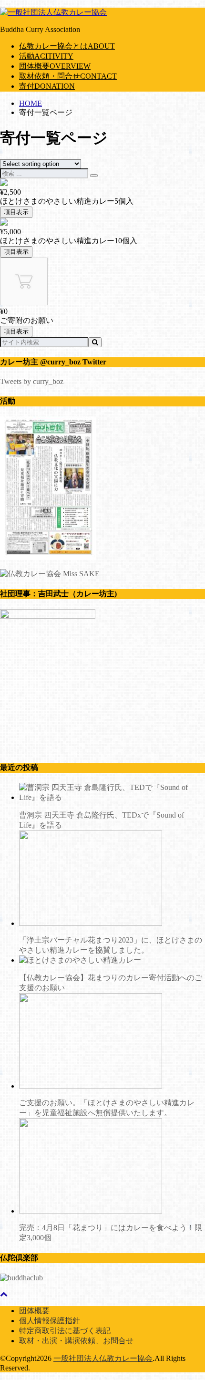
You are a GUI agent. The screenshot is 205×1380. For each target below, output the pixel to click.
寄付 (47, 86)
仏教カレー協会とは (67, 46)
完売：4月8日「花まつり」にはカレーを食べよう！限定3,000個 (110, 1233)
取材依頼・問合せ (68, 76)
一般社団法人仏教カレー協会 (103, 1358)
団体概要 (55, 66)
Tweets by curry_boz (31, 381)
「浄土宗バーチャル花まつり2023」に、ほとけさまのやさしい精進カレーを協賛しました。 (110, 945)
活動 (46, 56)
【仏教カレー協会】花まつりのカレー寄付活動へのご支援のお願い (110, 983)
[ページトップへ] (4, 1294)
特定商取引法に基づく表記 (65, 1331)
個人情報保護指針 (49, 1321)
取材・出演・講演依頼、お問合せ (76, 1341)
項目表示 (16, 212)
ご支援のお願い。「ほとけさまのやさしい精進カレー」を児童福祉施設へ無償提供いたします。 (107, 1108)
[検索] (94, 175)
